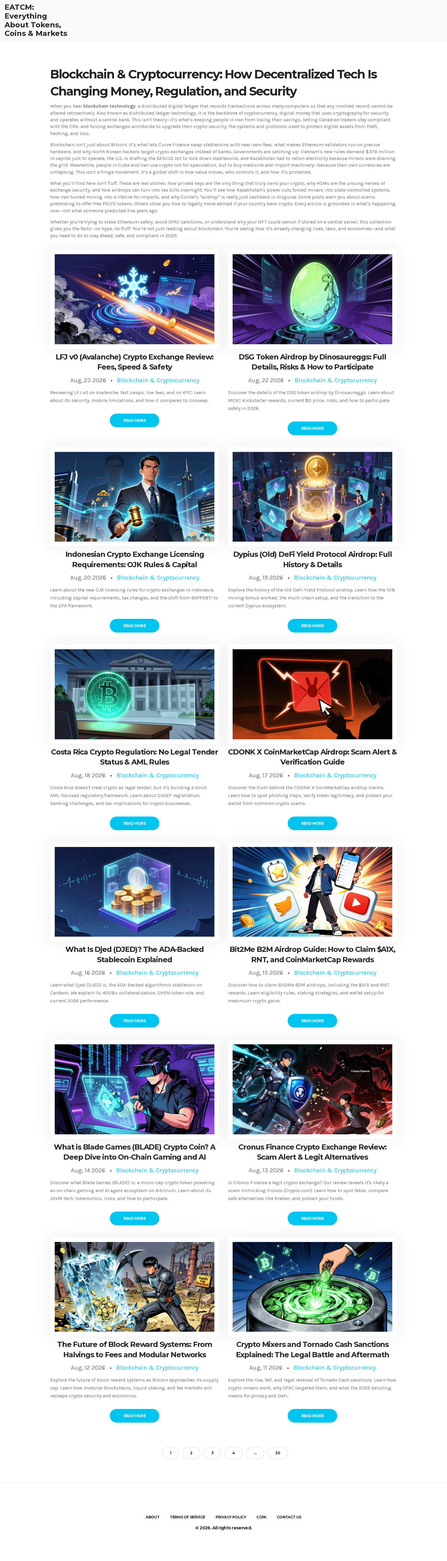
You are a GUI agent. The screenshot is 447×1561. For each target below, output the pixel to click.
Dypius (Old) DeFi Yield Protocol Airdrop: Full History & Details (312, 559)
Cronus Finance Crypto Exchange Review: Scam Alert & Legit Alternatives (312, 1152)
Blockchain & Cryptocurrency (158, 380)
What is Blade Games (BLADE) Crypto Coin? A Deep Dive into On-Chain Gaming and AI (134, 1152)
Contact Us (289, 1517)
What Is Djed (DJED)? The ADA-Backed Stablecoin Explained (134, 954)
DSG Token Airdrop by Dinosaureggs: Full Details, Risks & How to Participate (312, 362)
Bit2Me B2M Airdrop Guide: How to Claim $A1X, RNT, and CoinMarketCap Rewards (312, 954)
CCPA (261, 1517)
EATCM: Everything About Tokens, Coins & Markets (36, 20)
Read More (134, 420)
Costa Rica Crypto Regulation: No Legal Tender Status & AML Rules (134, 757)
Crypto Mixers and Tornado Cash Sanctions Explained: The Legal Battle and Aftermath (312, 1349)
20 (277, 1453)
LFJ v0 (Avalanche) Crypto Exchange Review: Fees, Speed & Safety (135, 362)
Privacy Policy (231, 1517)
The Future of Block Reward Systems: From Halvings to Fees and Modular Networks (134, 1349)
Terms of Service (187, 1517)
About (152, 1517)
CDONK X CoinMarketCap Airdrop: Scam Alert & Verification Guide (312, 757)
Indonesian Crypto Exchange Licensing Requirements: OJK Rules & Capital (134, 559)
